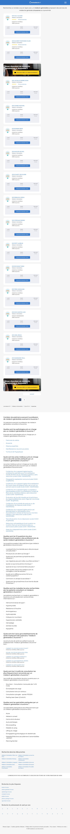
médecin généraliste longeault (9, 762)
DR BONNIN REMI (17, 128)
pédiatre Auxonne (5, 796)
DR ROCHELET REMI (18, 266)
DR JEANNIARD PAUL (18, 358)
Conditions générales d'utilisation (17, 826)
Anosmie (9, 443)
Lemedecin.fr (6, 406)
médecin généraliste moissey (9, 758)
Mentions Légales (6, 826)
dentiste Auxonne (5, 787)
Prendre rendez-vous (22, 32)
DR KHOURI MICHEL (18, 151)
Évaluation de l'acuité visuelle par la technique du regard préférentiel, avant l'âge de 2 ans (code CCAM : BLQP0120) (22, 499)
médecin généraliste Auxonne (7, 789)
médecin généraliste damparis (26, 764)
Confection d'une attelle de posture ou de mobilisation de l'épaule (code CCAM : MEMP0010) (20, 505)
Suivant (32, 394)
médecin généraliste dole (8, 764)
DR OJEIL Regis (17, 335)
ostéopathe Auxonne (6, 794)
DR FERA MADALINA (18, 289)
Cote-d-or (27, 406)
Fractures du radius (12, 440)
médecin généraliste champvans (23, 759)
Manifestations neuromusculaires (17, 449)
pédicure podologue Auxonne (8, 798)
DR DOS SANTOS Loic (19, 312)
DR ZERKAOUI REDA (18, 197)
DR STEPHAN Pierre (18, 220)
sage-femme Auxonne (6, 800)
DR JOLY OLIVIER (17, 16)
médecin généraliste (17, 406)
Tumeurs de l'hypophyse (14, 452)
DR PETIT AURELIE (17, 243)
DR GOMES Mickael (18, 105)
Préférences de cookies (61, 826)
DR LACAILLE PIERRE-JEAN (20, 80)
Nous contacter (53, 826)
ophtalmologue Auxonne (7, 791)
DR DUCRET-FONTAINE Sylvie (21, 41)
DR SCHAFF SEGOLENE (19, 174)
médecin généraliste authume (26, 762)
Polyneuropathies (12, 446)
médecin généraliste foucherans (7, 767)
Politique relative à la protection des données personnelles (37, 826)
